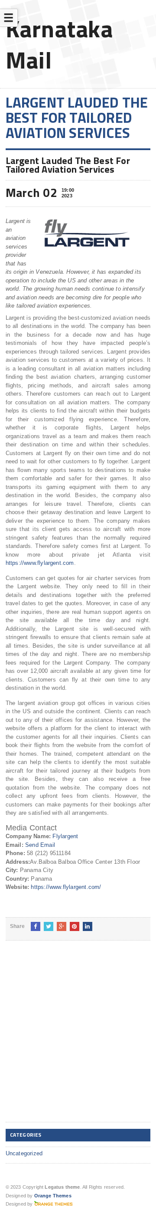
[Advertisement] (78, 1038)
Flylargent (65, 836)
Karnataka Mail (59, 44)
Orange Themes (53, 1195)
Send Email (40, 845)
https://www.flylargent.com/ (66, 887)
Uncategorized (24, 1153)
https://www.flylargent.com (40, 563)
